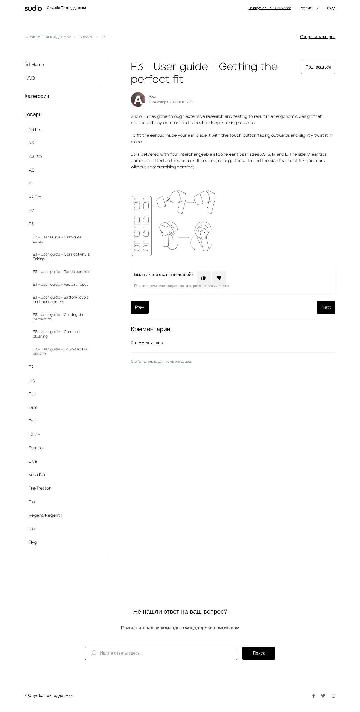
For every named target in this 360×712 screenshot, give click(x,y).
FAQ (30, 78)
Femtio (36, 448)
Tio (32, 502)
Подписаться (318, 67)
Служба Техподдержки (48, 37)
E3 (103, 37)
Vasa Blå (37, 475)
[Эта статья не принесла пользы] (219, 278)
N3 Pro (35, 130)
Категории (37, 96)
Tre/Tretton (40, 488)
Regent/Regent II (45, 515)
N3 (31, 143)
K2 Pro (35, 197)
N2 (31, 210)
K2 (31, 184)
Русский (307, 8)
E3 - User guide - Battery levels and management (61, 300)
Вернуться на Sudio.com (270, 8)
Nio (32, 380)
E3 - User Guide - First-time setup (57, 240)
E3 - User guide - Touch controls (61, 272)
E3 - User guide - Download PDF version (61, 352)
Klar (32, 529)
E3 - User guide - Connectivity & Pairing (61, 257)
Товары (86, 37)
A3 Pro (35, 156)
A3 (31, 170)
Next (326, 307)
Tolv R (34, 434)
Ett (32, 394)
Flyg (33, 542)
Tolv (33, 421)
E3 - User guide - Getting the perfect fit (59, 317)
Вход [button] (331, 8)
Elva (33, 461)
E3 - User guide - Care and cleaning (56, 334)
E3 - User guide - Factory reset (60, 284)
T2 (31, 367)
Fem (33, 407)
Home (38, 64)
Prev (139, 307)
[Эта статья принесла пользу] (204, 278)
